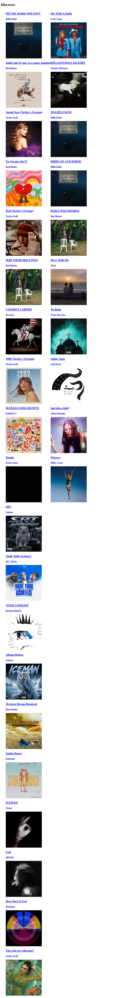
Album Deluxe (14, 654)
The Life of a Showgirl (19, 950)
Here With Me (60, 260)
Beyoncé (10, 315)
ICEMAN (12, 802)
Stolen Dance (14, 753)
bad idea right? (60, 408)
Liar (8, 852)
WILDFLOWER (61, 112)
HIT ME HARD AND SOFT (23, 13)
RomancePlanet (13, 610)
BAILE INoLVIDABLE (65, 210)
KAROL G (11, 413)
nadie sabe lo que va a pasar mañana (28, 62)
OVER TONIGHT (17, 605)
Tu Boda (56, 309)
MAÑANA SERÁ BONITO (22, 408)
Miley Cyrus (57, 462)
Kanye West (12, 462)
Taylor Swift (12, 117)
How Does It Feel (16, 901)
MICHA (10, 857)
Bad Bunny (11, 68)
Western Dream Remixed (21, 704)
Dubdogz (10, 758)
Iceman (9, 512)
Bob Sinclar (11, 709)
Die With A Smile (61, 13)
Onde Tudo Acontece (18, 556)
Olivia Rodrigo (58, 413)
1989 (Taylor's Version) (20, 358)
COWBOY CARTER (19, 309)
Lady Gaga (56, 19)
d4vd (53, 265)
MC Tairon (11, 561)
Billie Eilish (11, 19)
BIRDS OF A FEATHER (66, 161)
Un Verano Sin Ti (16, 161)
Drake (9, 808)
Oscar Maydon (58, 315)
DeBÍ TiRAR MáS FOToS (22, 260)
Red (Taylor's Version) (20, 210)
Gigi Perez (56, 364)
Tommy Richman (59, 68)
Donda (10, 457)
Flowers (56, 457)
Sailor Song (58, 358)
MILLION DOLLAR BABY (68, 62)
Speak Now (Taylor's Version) (24, 112)
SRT (8, 506)
